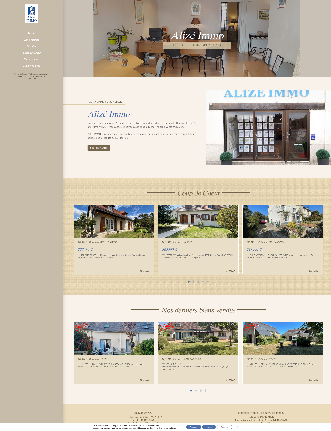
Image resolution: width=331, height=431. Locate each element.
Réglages (224, 427)
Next (327, 238)
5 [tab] (208, 281)
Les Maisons (31, 39)
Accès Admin (31, 79)
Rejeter (209, 427)
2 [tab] (193, 281)
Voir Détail (145, 270)
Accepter (193, 427)
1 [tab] (188, 281)
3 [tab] (198, 281)
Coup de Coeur (31, 52)
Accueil (31, 33)
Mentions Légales (20, 74)
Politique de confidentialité (39, 74)
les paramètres (169, 428)
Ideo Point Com (24, 76)
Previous (69, 238)
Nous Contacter (99, 148)
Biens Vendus (31, 58)
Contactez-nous (31, 65)
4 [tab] (203, 281)
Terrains (31, 46)
